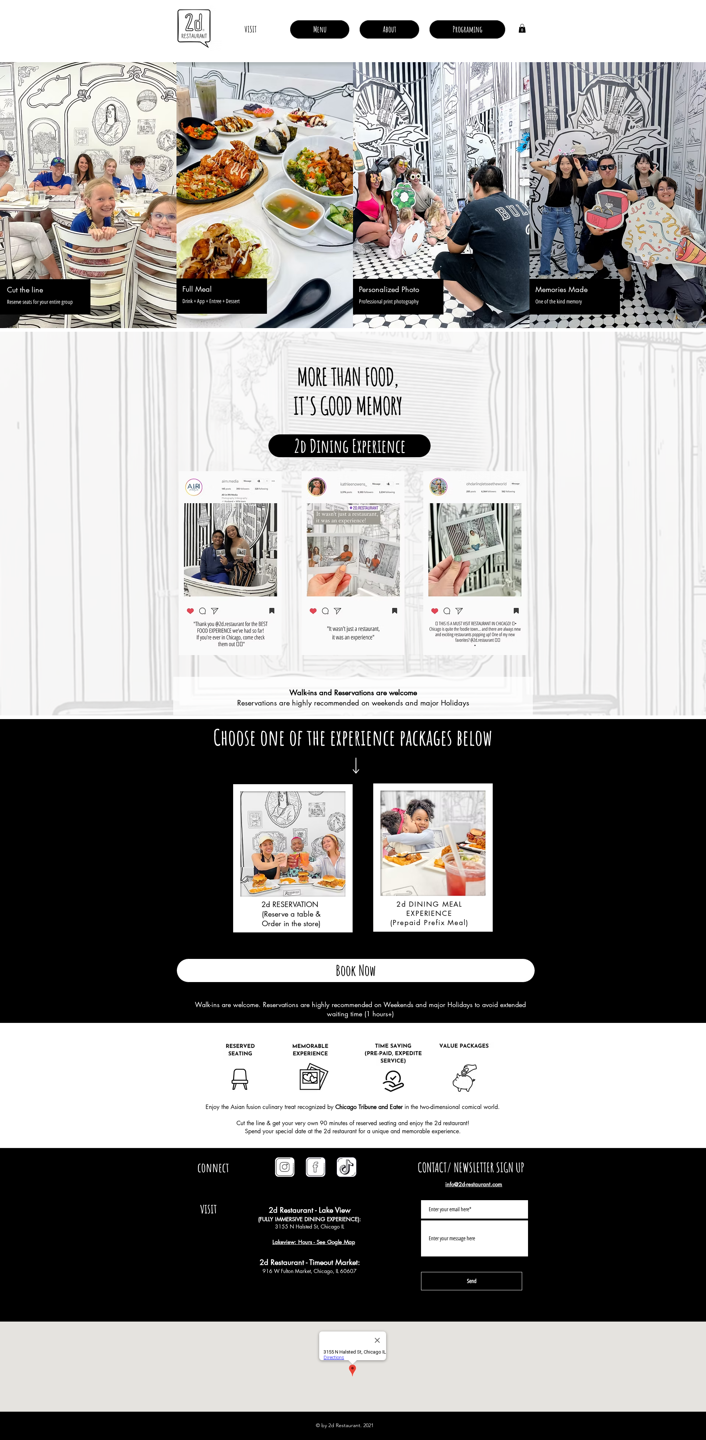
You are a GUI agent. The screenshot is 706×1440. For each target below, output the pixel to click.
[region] (295, 856)
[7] (316, 1167)
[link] (522, 28)
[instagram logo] (285, 1167)
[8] (346, 1167)
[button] (389, 29)
